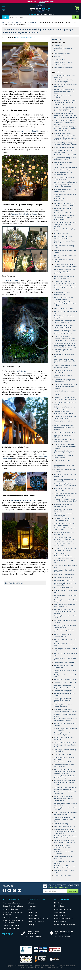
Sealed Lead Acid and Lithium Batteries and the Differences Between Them (63, 798)
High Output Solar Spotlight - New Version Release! (64, 381)
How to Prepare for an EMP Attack (64, 147)
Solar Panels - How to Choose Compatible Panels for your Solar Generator (64, 361)
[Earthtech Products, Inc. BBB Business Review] (26, 950)
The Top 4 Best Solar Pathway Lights (65, 182)
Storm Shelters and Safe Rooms (64, 762)
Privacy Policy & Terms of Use (38, 918)
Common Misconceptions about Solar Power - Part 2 (64, 765)
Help (29, 909)
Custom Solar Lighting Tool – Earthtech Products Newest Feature (65, 485)
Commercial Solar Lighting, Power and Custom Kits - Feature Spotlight (65, 398)
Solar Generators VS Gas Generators (65, 213)
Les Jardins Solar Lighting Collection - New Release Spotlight (65, 159)
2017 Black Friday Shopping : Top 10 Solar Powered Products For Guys (65, 841)
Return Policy (32, 915)
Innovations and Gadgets (11, 925)
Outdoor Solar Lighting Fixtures (13, 906)
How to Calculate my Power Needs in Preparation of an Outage (65, 494)
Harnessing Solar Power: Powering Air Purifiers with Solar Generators (65, 139)
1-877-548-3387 (32, 932)
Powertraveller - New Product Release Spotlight (63, 457)
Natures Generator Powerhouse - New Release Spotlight (64, 178)
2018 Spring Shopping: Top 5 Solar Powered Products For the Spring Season (65, 819)
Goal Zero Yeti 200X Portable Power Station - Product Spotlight (65, 417)
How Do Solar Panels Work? (63, 875)
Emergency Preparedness (62, 54)
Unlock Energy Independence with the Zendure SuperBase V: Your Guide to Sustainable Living (65, 109)
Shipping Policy (33, 912)
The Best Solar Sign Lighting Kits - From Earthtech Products (64, 277)
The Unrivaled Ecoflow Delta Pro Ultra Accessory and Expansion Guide (64, 91)
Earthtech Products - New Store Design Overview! (64, 317)
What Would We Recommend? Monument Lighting (63, 515)
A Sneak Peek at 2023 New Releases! (65, 167)
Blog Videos (58, 45)
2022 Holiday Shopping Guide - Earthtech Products (63, 173)
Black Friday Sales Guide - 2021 (63, 233)
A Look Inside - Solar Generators (64, 575)
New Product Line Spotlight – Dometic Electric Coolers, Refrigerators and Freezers (63, 700)
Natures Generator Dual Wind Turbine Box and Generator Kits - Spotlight (64, 427)
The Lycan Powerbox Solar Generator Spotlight (62, 635)
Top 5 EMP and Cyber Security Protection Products (63, 298)
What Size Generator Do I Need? (64, 308)
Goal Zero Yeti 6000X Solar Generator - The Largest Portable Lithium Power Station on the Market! (65, 338)
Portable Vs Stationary (61, 824)
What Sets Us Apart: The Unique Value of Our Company (64, 81)
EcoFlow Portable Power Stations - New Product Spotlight (65, 408)
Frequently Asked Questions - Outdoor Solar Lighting (63, 734)
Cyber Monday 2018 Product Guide (65, 682)
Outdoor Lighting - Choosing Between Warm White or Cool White (65, 144)
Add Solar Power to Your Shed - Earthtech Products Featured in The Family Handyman (65, 831)
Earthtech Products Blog (16, 22)
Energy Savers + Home (10, 917)
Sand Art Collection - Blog (62, 170)
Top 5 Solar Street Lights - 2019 (63, 588)
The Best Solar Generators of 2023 (65, 155)
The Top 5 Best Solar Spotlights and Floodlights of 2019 (65, 626)
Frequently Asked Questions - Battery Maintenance (63, 706)
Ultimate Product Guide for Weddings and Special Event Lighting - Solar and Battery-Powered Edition (65, 500)
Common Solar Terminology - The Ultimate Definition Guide (64, 321)
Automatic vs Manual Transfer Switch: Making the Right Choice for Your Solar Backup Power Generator (65, 115)
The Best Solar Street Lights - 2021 (65, 269)
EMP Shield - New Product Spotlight (65, 432)
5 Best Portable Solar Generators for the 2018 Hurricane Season (65, 788)
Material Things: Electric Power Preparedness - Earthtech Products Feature (65, 304)
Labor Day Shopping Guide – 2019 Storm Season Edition (64, 524)
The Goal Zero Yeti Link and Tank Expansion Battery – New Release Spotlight (64, 611)
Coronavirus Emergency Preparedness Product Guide (63, 412)
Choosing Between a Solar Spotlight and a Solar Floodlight (65, 813)
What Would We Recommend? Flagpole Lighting (63, 163)
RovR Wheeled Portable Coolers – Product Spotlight (64, 489)
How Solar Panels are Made (63, 754)
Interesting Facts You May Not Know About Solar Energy (65, 777)
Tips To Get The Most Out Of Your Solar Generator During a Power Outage (64, 782)
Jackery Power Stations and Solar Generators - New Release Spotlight (65, 265)
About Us (31, 903)
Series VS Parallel (59, 553)
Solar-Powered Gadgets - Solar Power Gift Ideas (13, 921)
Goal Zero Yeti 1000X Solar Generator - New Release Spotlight (65, 282)
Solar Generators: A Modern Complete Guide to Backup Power (64, 134)
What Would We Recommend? (63, 68)
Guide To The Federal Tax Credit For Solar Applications (65, 151)
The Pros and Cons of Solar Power (65, 679)
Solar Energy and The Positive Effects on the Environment (63, 186)
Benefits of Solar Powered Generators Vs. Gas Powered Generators (63, 847)
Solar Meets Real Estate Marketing (65, 742)
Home (4, 22)
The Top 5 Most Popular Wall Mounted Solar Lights (63, 237)
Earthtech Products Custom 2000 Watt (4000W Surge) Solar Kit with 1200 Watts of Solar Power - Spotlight (65, 345)
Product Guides (32, 22)
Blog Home (56, 39)
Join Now (72, 891)
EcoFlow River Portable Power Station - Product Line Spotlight (63, 326)
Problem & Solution (60, 65)
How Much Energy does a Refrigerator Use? (62, 293)
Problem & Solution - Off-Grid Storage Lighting (63, 371)
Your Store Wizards (69, 966)
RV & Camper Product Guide (63, 556)
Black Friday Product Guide (62, 685)
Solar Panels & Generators (12, 903)
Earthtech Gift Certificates (11, 928)
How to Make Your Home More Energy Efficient (63, 510)
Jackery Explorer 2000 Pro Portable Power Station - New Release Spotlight (65, 224)
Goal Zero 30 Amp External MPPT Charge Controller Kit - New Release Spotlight (65, 446)
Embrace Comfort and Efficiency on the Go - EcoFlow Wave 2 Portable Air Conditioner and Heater (65, 128)
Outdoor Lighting (59, 59)
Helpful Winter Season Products (64, 663)
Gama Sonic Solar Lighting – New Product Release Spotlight (64, 519)
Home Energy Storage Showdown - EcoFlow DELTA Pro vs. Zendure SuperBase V (65, 122)
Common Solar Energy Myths (63, 691)
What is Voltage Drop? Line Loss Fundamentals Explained (64, 452)
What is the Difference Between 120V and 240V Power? (64, 441)
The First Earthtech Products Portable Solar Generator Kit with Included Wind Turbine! (64, 771)
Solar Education (59, 56)
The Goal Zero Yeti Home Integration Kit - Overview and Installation (65, 720)
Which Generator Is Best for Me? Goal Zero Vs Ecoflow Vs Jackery (64, 204)
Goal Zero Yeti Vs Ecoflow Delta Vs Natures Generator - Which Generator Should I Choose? (65, 332)
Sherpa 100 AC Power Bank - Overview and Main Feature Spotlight (65, 710)
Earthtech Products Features (63, 48)
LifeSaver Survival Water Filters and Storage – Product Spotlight (65, 549)
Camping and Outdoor (10, 909)
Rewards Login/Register (36, 921)
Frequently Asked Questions (63, 62)
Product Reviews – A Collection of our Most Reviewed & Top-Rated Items (64, 560)
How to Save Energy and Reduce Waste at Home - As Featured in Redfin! (64, 393)
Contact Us (32, 906)
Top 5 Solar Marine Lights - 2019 (64, 580)
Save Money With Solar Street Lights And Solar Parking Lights (65, 837)
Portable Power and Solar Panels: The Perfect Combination (64, 867)
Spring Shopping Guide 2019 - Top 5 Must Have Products (65, 605)
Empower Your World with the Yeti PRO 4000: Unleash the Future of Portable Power (65, 102)
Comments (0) (30, 37)
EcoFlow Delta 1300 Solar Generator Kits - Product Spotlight (65, 367)
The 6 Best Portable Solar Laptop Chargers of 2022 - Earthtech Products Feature (64, 217)
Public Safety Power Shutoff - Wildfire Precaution (63, 505)
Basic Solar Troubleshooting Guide (65, 826)
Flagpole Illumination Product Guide (65, 688)
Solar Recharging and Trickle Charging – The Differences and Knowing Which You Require (64, 539)
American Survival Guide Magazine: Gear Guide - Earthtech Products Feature (65, 288)
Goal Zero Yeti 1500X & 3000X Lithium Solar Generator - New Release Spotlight (65, 386)
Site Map (31, 924)
